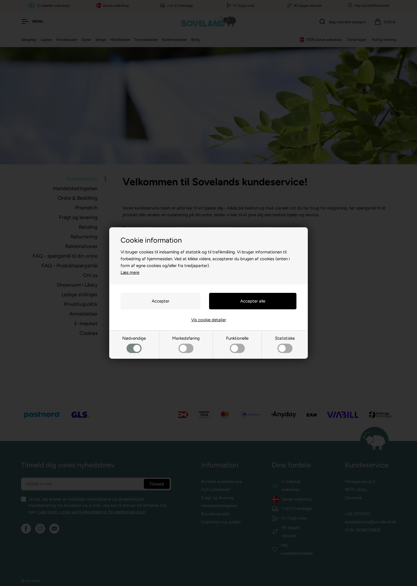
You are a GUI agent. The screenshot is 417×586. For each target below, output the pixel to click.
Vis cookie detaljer (208, 319)
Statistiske (285, 338)
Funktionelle (237, 338)
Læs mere (130, 272)
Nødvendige (134, 338)
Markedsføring (186, 338)
